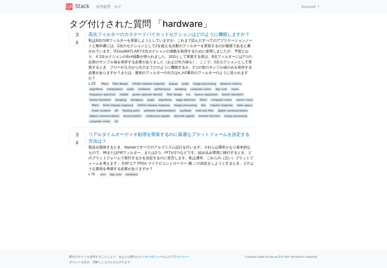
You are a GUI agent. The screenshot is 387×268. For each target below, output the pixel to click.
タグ (117, 6)
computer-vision (200, 89)
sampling (180, 89)
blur (203, 105)
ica (188, 94)
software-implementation (160, 110)
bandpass (137, 99)
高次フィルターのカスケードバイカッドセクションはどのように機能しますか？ (169, 34)
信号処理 (103, 6)
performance (162, 89)
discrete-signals (184, 116)
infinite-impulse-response (148, 83)
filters (104, 83)
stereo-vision (244, 99)
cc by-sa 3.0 (274, 256)
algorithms (96, 89)
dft (116, 110)
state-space (244, 105)
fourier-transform (232, 94)
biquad (173, 83)
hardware (144, 89)
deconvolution (132, 116)
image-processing (204, 83)
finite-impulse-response (118, 105)
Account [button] (309, 6)
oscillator (185, 110)
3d (116, 121)
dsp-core (221, 89)
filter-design (120, 83)
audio (185, 83)
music (235, 89)
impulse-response (221, 105)
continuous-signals (158, 116)
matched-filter (205, 110)
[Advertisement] (161, 208)
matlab (124, 94)
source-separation (206, 94)
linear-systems (101, 110)
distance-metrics (230, 83)
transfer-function (209, 116)
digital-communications (232, 110)
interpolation (115, 89)
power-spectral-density (147, 94)
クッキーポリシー (150, 256)
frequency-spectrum (102, 94)
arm (103, 174)
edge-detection (186, 99)
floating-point (131, 110)
